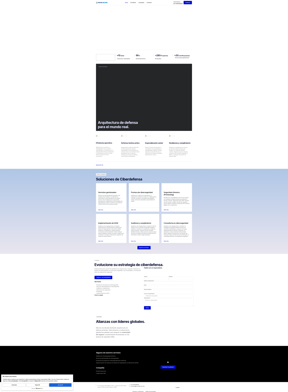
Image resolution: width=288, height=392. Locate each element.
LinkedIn (178, 387)
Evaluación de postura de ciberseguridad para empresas (111, 360)
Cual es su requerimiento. (149, 293)
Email (145, 285)
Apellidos (171, 276)
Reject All (37, 385)
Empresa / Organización (149, 280)
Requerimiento (147, 297)
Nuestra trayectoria (101, 371)
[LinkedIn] (177, 385)
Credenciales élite (101, 373)
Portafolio (133, 2)
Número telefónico (148, 289)
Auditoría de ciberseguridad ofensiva (106, 356)
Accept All (60, 385)
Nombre (145, 276)
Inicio (126, 2)
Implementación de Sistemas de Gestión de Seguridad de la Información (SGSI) (117, 362)
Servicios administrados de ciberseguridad (107, 358)
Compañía (141, 2)
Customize (14, 385)
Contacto (149, 2)
